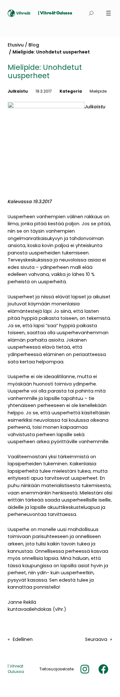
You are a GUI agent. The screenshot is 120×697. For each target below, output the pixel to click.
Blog (33, 45)
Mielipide (98, 91)
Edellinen (23, 639)
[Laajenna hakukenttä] (91, 13)
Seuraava (96, 639)
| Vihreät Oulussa (55, 13)
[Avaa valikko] (108, 13)
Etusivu (16, 45)
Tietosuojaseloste (56, 669)
